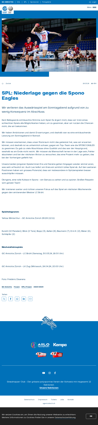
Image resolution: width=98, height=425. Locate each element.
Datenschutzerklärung (65, 417)
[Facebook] (55, 373)
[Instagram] (50, 373)
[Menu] (94, 7)
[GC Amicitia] (8, 10)
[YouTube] (43, 373)
